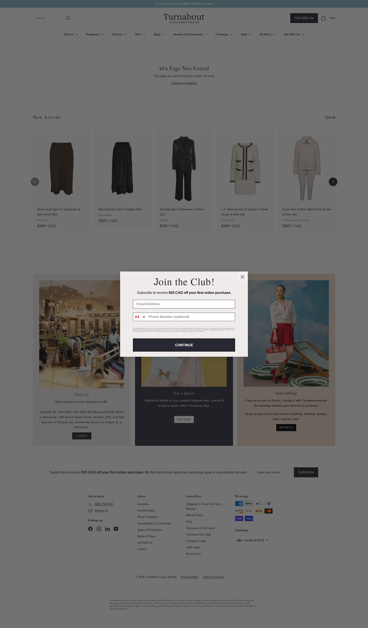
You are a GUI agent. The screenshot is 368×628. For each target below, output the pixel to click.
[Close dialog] (242, 277)
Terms (202, 331)
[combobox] (139, 317)
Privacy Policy (193, 331)
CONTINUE (184, 344)
